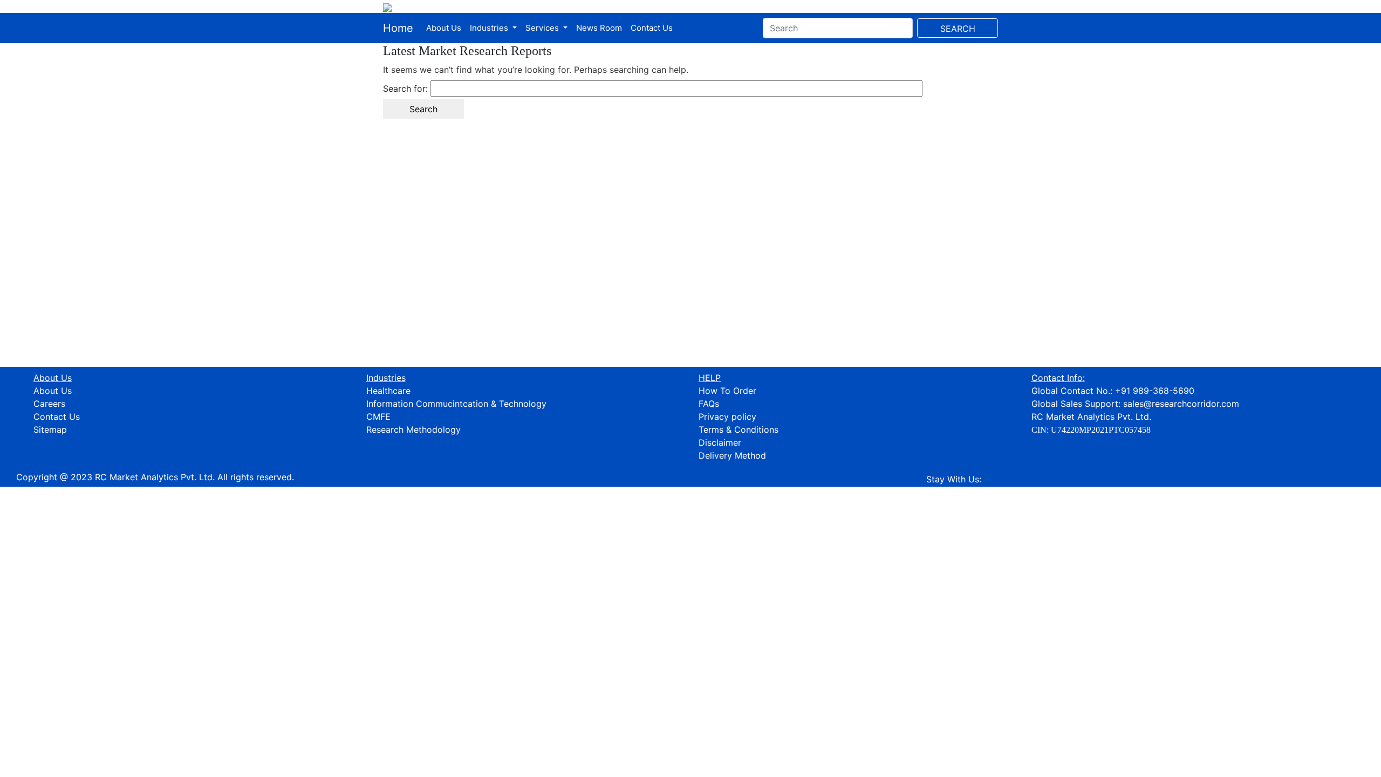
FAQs (709, 403)
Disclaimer (720, 442)
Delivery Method (732, 455)
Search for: (405, 88)
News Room (599, 28)
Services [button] (543, 28)
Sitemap (50, 429)
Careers (49, 403)
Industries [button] (490, 28)
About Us (443, 28)
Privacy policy (727, 416)
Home (398, 28)
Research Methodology (413, 429)
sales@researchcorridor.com (1181, 403)
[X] (988, 479)
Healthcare (388, 390)
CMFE (378, 416)
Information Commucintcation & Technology (456, 403)
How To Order (727, 390)
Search (957, 28)
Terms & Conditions (738, 429)
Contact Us (652, 28)
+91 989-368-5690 (1154, 390)
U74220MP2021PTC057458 (1101, 429)
